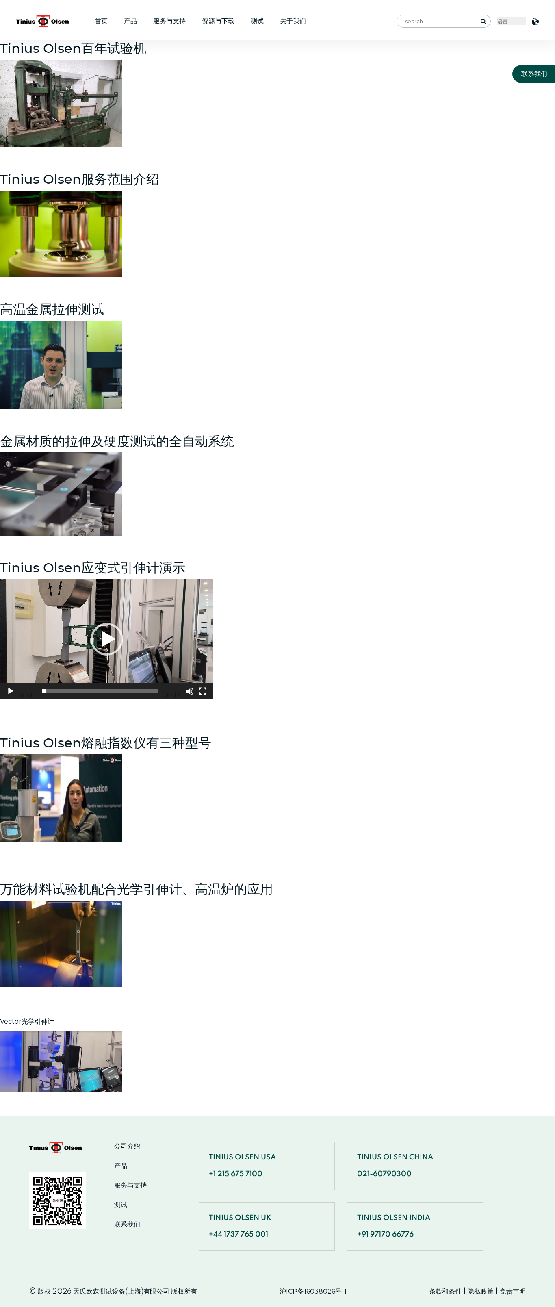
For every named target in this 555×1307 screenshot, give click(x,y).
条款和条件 (445, 1291)
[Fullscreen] (203, 691)
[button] (107, 639)
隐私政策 (481, 1291)
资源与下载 (218, 21)
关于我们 (293, 21)
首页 (101, 21)
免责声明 (513, 1291)
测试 (257, 21)
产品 (130, 21)
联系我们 (127, 1224)
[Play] (11, 691)
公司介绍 (127, 1146)
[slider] (100, 691)
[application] (106, 639)
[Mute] (190, 691)
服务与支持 (169, 21)
